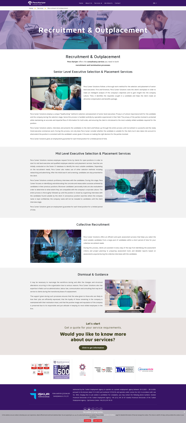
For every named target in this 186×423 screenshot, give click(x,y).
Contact (117, 3)
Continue (87, 421)
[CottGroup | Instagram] (93, 409)
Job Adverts (108, 3)
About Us (89, 3)
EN (154, 3)
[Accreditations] (40, 370)
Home (81, 3)
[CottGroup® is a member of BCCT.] (82, 369)
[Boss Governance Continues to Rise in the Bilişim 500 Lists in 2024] (61, 369)
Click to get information (93, 348)
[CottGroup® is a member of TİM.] (124, 370)
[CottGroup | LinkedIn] (85, 409)
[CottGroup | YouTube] (89, 409)
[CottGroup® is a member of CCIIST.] (103, 370)
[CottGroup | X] (97, 409)
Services (97, 3)
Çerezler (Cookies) (109, 415)
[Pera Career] (37, 3)
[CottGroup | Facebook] (101, 409)
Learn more (97, 421)
